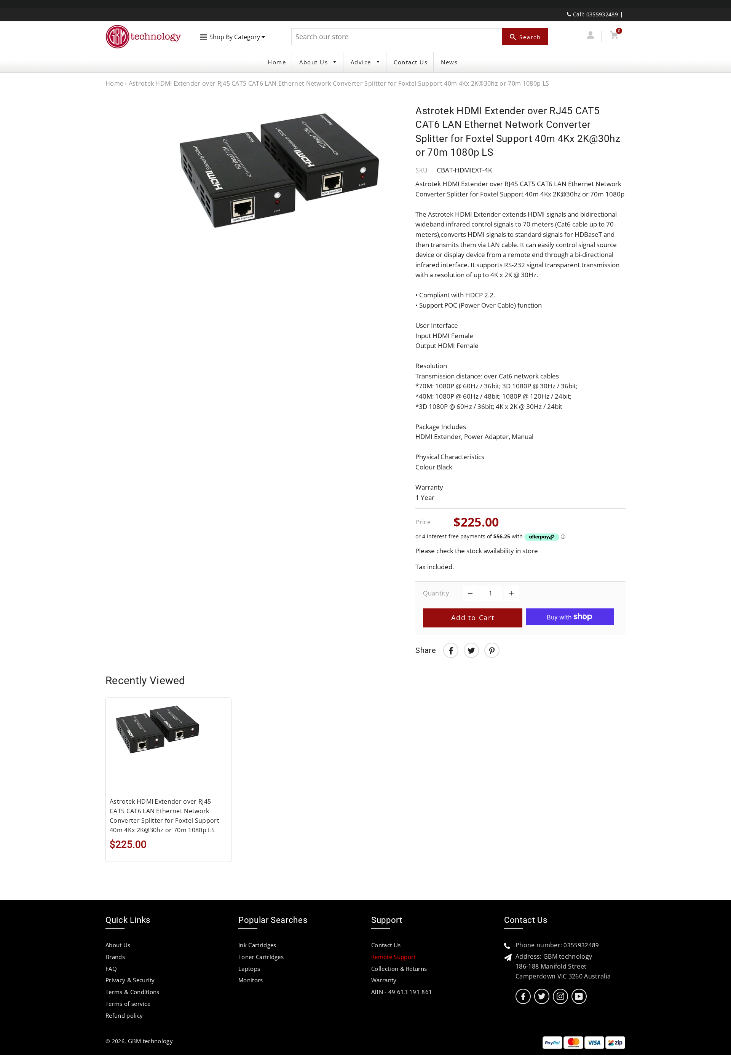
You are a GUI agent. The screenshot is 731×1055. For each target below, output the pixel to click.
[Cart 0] (614, 36)
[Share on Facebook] (450, 650)
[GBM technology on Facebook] (523, 996)
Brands (115, 957)
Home (277, 62)
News (449, 62)
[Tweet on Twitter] (471, 650)
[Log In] (590, 36)
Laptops (249, 968)
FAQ (111, 968)
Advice (362, 62)
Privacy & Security (130, 980)
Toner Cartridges (261, 957)
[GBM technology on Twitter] (542, 996)
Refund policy (124, 1015)
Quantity (436, 593)
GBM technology (150, 1041)
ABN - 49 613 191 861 (401, 992)
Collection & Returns (399, 968)
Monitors (250, 980)
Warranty (384, 980)
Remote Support (393, 957)
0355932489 (581, 945)
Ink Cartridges (257, 945)
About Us (314, 62)
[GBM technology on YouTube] (579, 996)
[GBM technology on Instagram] (560, 996)
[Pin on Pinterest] (492, 650)
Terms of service (127, 1003)
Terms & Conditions (132, 992)
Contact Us (411, 62)
